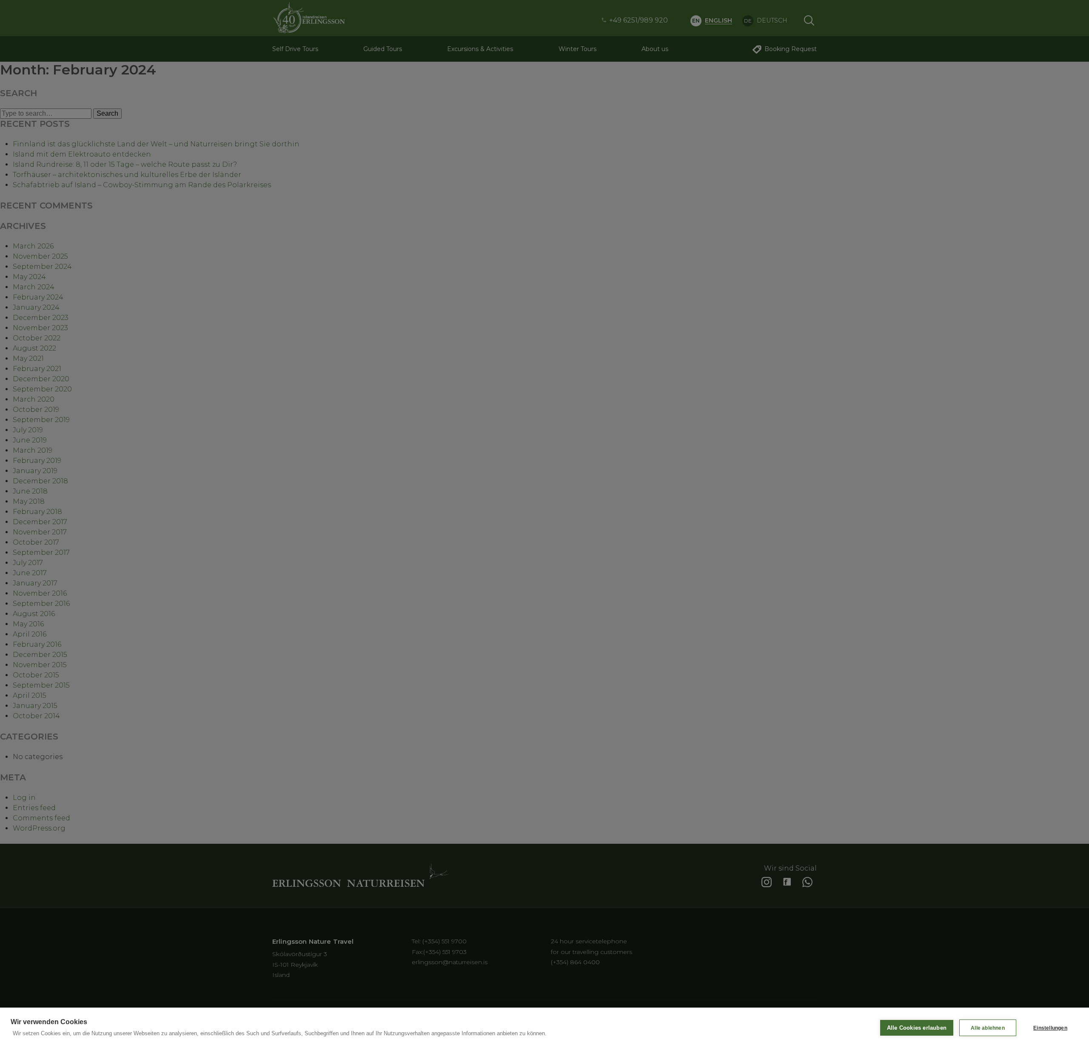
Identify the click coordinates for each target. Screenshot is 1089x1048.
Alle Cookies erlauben (916, 1028)
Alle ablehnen (988, 1028)
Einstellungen (1050, 1028)
